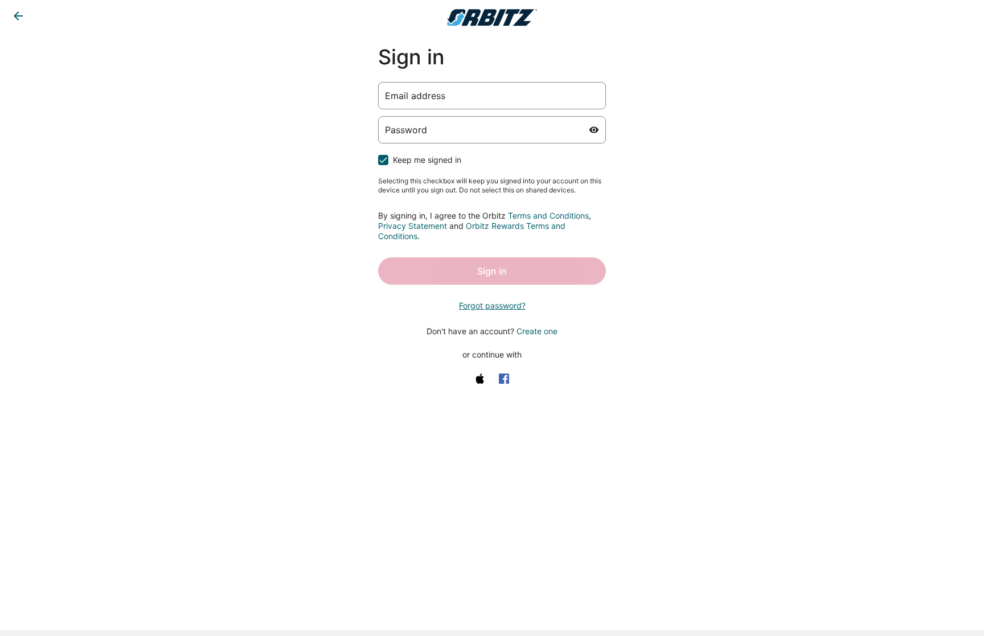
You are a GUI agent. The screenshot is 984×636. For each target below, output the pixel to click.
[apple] (480, 379)
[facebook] (504, 379)
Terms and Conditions (548, 215)
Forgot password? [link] (492, 305)
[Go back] (18, 16)
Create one (536, 331)
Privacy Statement (412, 226)
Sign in (492, 271)
